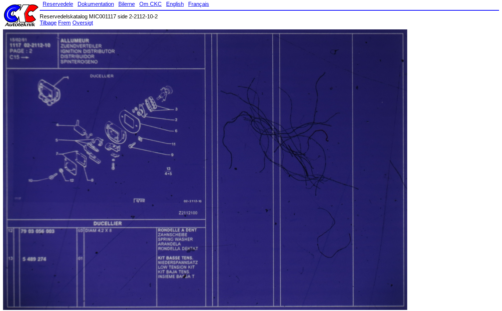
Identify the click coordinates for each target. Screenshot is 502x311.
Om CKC (150, 4)
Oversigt (82, 22)
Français (198, 4)
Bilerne (126, 4)
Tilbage (48, 22)
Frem (64, 22)
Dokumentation (96, 4)
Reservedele (58, 4)
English (175, 4)
